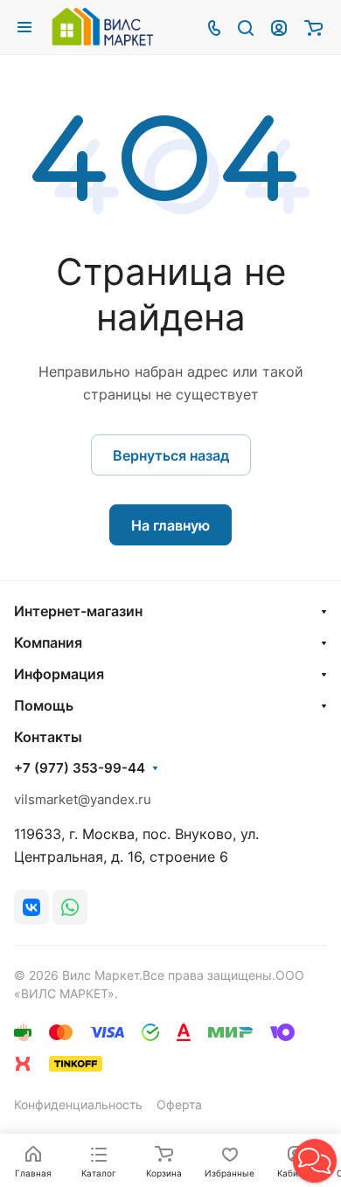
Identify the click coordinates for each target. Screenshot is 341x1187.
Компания (48, 642)
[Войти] (279, 27)
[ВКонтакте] (31, 907)
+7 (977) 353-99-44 (79, 768)
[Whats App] (69, 907)
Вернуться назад (171, 455)
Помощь (43, 705)
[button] (315, 1161)
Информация (59, 674)
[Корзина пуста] (313, 27)
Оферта (179, 1104)
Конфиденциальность (78, 1104)
